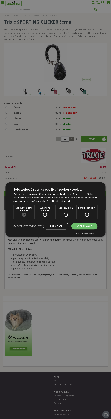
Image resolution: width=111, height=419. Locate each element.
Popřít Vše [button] (56, 226)
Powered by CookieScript (87, 234)
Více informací (63, 201)
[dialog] (55, 209)
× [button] (101, 186)
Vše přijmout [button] (84, 226)
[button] (27, 226)
